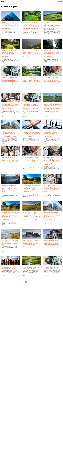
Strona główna (59, 1)
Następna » (35, 281)
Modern (3, 1)
